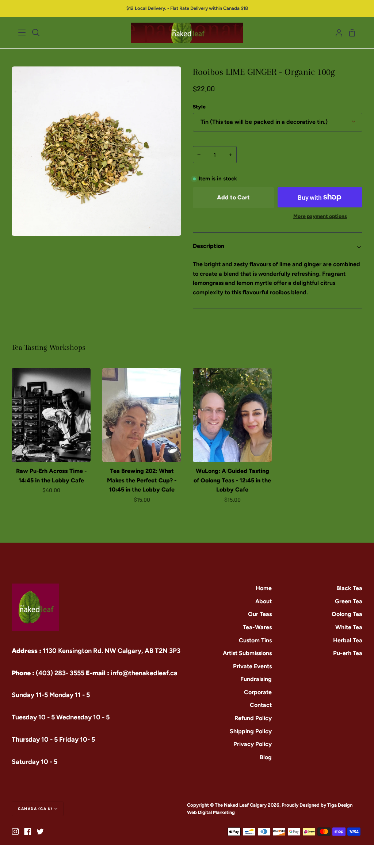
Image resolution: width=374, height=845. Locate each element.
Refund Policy (253, 718)
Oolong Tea (347, 614)
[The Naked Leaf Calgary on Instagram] (15, 831)
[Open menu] (22, 32)
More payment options (320, 216)
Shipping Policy (251, 731)
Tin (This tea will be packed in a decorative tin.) (264, 121)
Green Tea (348, 601)
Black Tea (349, 588)
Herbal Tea (347, 640)
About (263, 601)
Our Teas (260, 614)
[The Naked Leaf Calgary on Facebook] (27, 831)
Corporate (258, 692)
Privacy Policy (252, 744)
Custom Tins (255, 640)
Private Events (252, 666)
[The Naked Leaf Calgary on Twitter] (40, 831)
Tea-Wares (257, 627)
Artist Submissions (247, 653)
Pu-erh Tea (347, 653)
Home (264, 588)
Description (208, 245)
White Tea (348, 627)
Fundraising (256, 679)
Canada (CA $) (35, 808)
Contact (261, 704)
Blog (266, 757)
